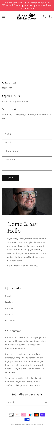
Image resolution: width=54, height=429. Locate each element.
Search (8, 296)
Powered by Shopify (37, 424)
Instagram (9, 308)
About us (9, 314)
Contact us (10, 320)
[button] (3, 16)
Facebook (9, 302)
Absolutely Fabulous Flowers (23, 424)
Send (10, 177)
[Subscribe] (46, 402)
